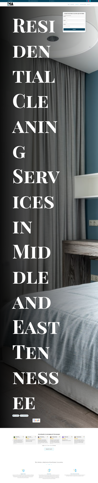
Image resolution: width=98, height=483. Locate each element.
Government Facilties (83, 4)
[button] (12, 440)
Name (65, 16)
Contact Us (88, 4)
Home (69, 4)
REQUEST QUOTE (49, 449)
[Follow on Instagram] (88, 1)
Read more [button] (32, 443)
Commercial (72, 4)
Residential (76, 4)
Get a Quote (16, 415)
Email (65, 20)
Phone (65, 24)
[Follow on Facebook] (90, 1)
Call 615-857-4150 (24, 415)
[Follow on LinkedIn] (87, 1)
